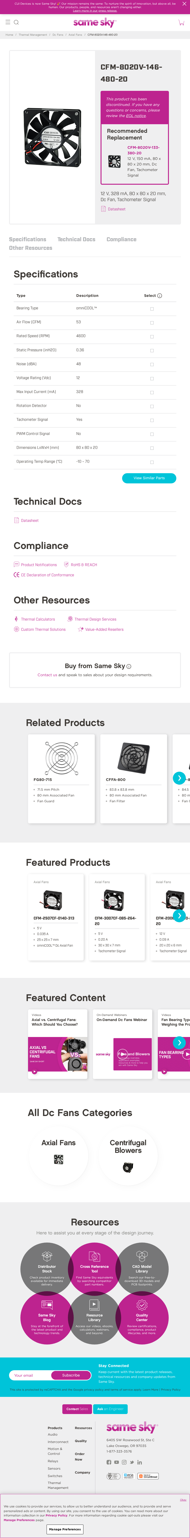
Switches (55, 1476)
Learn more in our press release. (95, 10)
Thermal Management (33, 35)
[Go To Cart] (180, 23)
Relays (53, 1461)
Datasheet (117, 208)
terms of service (122, 1389)
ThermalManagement (58, 1485)
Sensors (54, 1468)
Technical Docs (76, 239)
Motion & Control (55, 1451)
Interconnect (58, 1442)
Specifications (27, 239)
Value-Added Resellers (104, 629)
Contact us (47, 675)
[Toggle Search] (16, 23)
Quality (81, 1441)
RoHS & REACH (84, 564)
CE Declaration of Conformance (47, 574)
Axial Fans (75, 35)
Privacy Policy (170, 1389)
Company (82, 1472)
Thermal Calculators (38, 619)
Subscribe (71, 1375)
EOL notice (136, 116)
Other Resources (30, 247)
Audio (52, 1434)
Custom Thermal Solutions (43, 629)
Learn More (150, 1389)
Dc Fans (58, 35)
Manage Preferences (19, 1520)
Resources (83, 1428)
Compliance (121, 239)
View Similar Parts (149, 478)
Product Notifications (39, 564)
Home (9, 35)
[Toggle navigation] (8, 23)
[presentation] (179, 778)
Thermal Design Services (95, 619)
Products (55, 1428)
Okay (183, 1499)
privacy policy (94, 1389)
